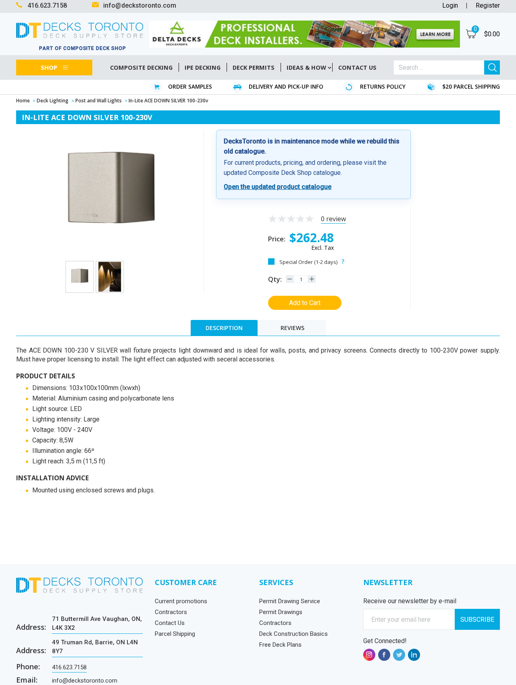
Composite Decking (141, 67)
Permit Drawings (280, 612)
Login (450, 5)
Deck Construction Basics (293, 633)
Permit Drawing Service (289, 601)
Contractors (171, 612)
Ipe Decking (203, 67)
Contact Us (170, 623)
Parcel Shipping (175, 633)
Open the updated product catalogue (277, 187)
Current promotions (181, 601)
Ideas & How (306, 67)
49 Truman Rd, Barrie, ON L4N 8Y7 (95, 646)
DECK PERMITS (254, 67)
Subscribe (477, 619)
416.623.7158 (69, 667)
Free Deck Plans (280, 644)
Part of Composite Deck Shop (82, 48)
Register (488, 5)
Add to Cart (304, 303)
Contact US (357, 67)
